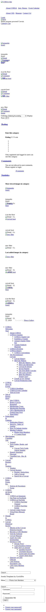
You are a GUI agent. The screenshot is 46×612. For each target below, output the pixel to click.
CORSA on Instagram (17, 496)
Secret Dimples (24, 369)
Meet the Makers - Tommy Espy (25, 376)
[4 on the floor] (6, 63)
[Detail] (4, 58)
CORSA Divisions (16, 349)
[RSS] (3, 19)
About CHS (10, 13)
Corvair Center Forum (17, 510)
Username (6, 589)
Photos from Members (22, 432)
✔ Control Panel (20, 434)
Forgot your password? (13, 607)
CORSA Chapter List (21, 337)
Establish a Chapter (21, 339)
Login (3, 17)
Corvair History (19, 359)
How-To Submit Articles (18, 428)
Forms (12, 488)
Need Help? (14, 414)
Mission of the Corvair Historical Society (18, 529)
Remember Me (10, 598)
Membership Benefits (17, 408)
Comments (6, 161)
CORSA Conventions (22, 353)
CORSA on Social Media (8, 492)
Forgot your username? (13, 609)
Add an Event (15, 392)
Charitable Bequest (25, 552)
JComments (20, 171)
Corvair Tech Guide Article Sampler (21, 449)
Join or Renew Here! (7, 396)
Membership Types (16, 406)
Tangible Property (25, 550)
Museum (19, 13)
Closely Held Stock (25, 556)
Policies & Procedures (17, 486)
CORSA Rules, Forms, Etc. (8, 481)
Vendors (13, 468)
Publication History (16, 422)
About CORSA (11, 8)
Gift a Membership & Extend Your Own (17, 411)
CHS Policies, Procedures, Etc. (15, 563)
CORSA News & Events (8, 384)
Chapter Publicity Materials (20, 346)
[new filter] (5, 96)
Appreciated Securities (27, 554)
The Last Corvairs (25, 373)
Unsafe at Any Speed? (22, 379)
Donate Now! (19, 544)
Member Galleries (16, 430)
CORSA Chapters (16, 335)
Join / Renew (22, 8)
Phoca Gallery (29, 320)
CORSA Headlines (16, 388)
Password (6, 594)
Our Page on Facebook (18, 498)
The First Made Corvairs (27, 371)
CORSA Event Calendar (18, 390)
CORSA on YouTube (17, 500)
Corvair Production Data (23, 380)
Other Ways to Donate (22, 548)
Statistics (5, 175)
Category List (5, 23)
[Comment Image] (6, 113)
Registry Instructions (21, 472)
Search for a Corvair (21, 476)
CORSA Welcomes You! (9, 329)
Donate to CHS (15, 542)
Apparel (13, 442)
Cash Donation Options (22, 546)
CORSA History (16, 351)
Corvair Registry (16, 470)
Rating (4, 124)
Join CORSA (14, 400)
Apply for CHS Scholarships (15, 539)
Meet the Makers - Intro (27, 363)
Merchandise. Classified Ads (10, 438)
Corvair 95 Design (25, 367)
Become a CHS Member (18, 532)
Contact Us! (27, 13)
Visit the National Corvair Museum (16, 535)
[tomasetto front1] (6, 45)
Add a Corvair (19, 474)
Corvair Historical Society (8, 524)
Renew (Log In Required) (15, 403)
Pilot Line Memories (26, 365)
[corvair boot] (6, 78)
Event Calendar (33, 8)
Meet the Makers (20, 361)
